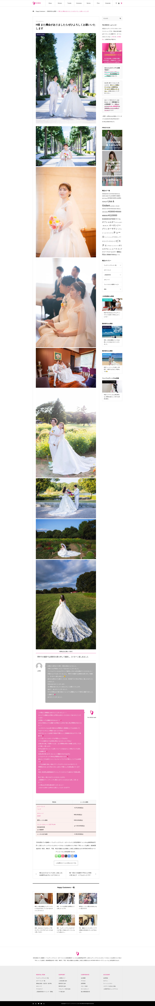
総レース (117, 254)
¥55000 (118, 212)
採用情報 (83, 983)
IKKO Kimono (104, 198)
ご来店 (113, 36)
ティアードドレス (108, 237)
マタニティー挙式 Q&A (64, 989)
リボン (110, 249)
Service (88, 3)
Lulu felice (112, 206)
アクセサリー (39, 989)
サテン (114, 229)
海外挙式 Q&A (62, 986)
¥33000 (111, 211)
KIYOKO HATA (112, 198)
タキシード (107, 279)
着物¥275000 (111, 254)
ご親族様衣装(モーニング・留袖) (44, 991)
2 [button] (112, 309)
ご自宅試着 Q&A (63, 980)
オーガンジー (115, 225)
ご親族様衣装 (107, 274)
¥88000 (105, 215)
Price (98, 3)
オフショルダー (108, 222)
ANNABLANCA (105, 193)
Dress (50, 3)
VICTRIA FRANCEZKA (111, 208)
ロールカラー (112, 252)
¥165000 (105, 219)
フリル (109, 245)
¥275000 (112, 219)
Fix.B (110, 196)
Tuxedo (69, 3)
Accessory (79, 3)
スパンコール (110, 232)
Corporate (107, 3)
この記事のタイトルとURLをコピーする (66, 863)
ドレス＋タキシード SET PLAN (46, 824)
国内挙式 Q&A (62, 983)
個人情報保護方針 (85, 991)
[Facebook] (69, 856)
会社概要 (83, 978)
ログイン (105, 980)
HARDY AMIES (116, 196)
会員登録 (105, 978)
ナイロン (115, 237)
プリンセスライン (40, 21)
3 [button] (113, 309)
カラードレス (107, 270)
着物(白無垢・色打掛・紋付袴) (44, 983)
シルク (105, 232)
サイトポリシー (85, 989)
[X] (66, 856)
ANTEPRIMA (111, 193)
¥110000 (112, 215)
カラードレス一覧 (40, 980)
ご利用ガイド (62, 978)
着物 (105, 289)
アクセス (83, 980)
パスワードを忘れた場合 (109, 986)
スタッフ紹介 (84, 986)
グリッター (106, 229)
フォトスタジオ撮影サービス (111, 284)
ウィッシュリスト (107, 983)
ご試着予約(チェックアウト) (110, 989)
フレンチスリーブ (114, 245)
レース (114, 249)
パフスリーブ (112, 241)
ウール (118, 219)
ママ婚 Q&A (62, 991)
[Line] (59, 856)
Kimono (60, 3)
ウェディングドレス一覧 (110, 265)
